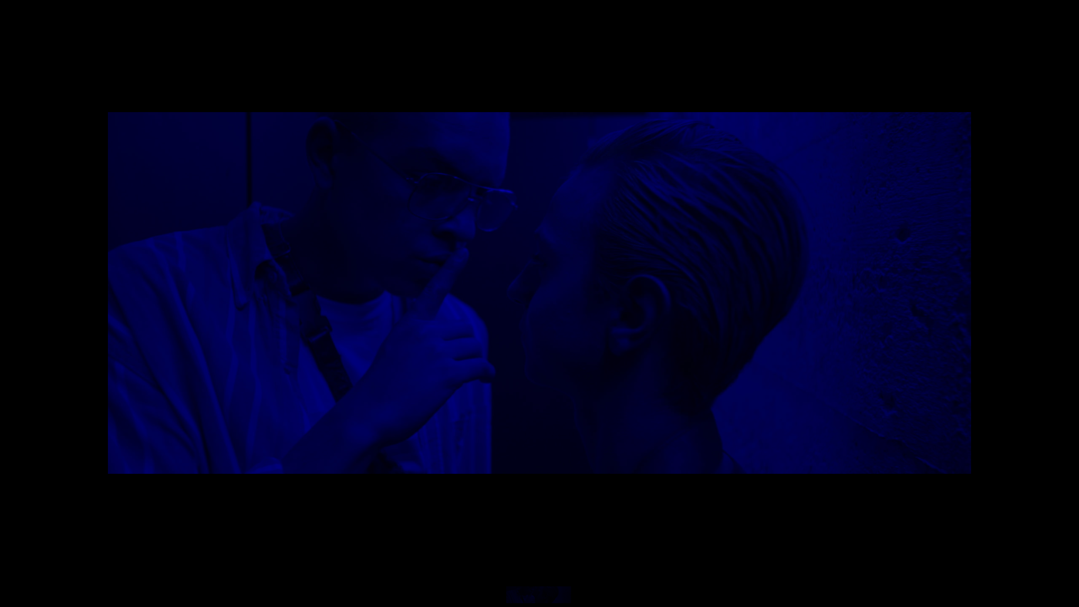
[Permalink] (213, 456)
